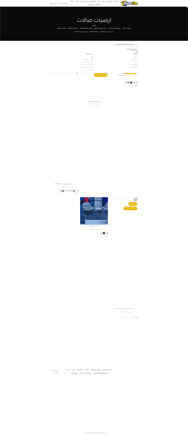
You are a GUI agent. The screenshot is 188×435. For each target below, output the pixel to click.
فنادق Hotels (124, 310)
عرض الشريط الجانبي (131, 49)
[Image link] (128, 371)
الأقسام (94, 25)
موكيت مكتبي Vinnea (94, 226)
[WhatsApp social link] (54, 373)
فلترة (136, 52)
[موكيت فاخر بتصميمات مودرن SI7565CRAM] (64, 128)
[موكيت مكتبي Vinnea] (94, 211)
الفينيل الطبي (124, 77)
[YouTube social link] (56, 373)
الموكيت (64, 185)
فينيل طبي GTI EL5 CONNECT (124, 75)
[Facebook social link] (58, 370)
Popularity (135, 57)
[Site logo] (129, 3)
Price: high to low (134, 67)
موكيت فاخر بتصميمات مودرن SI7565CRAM (64, 184)
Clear (136, 85)
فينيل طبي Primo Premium (94, 101)
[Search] (58, 3)
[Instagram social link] (52, 370)
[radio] (137, 82)
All (92, 57)
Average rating (134, 59)
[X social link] (55, 370)
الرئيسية (136, 44)
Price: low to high (134, 64)
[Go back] (94, 16)
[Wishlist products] (55, 3)
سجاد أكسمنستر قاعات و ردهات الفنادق (124, 308)
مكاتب (94, 228)
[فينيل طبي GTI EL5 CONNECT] (124, 73)
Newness (136, 62)
